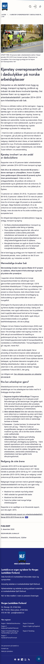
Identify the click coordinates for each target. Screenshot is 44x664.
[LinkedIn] (22, 659)
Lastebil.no (3, 15)
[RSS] (29, 659)
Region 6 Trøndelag (28, 631)
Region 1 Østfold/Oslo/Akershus (10, 623)
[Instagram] (25, 659)
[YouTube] (19, 659)
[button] (40, 6)
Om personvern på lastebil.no (10, 646)
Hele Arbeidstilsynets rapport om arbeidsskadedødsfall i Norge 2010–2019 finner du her (22, 515)
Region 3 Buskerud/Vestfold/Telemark (9, 627)
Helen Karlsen (6, 533)
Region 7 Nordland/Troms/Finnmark (9, 636)
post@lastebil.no (17, 613)
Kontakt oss (4, 648)
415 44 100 (5, 613)
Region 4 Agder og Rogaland (31, 626)
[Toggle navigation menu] (39, 659)
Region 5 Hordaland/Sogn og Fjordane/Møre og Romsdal (9, 632)
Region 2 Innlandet (28, 623)
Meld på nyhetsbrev (7, 651)
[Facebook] (15, 659)
